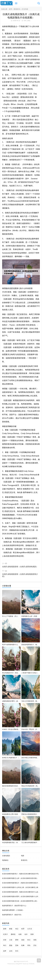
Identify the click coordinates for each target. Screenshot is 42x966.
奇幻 (4, 945)
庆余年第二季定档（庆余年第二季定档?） (30, 729)
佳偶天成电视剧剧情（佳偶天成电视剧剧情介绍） (20, 575)
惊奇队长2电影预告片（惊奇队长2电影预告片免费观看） (11, 758)
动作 (26, 934)
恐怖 (16, 945)
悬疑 (10, 945)
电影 (22, 856)
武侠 (4, 940)
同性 (28, 945)
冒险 (35, 940)
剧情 (4, 929)
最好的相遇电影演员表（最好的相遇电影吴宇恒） (11, 786)
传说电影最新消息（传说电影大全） (11, 842)
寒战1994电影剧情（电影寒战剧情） (30, 786)
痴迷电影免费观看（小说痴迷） (13, 910)
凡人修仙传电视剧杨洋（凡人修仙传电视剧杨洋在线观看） (30, 842)
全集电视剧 (6, 856)
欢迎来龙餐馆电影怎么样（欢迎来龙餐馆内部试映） (20, 878)
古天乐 (29, 929)
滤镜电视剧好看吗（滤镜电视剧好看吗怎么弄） (11, 701)
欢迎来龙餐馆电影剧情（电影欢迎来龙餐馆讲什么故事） (21, 892)
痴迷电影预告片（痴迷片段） (12, 915)
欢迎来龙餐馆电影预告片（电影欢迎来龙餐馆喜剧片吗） (21, 883)
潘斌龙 (13, 934)
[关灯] (39, 960)
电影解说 (5, 860)
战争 (4, 951)
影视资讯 (17, 9)
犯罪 (22, 929)
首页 (10, 9)
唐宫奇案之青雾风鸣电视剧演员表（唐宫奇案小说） (30, 758)
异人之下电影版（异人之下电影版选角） (11, 616)
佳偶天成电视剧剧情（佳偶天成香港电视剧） (20, 567)
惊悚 (32, 934)
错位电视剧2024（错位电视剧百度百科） (11, 673)
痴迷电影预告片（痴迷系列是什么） (14, 905)
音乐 (16, 951)
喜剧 (22, 940)
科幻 (28, 940)
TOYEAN (31, 964)
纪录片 (5, 934)
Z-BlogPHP (18, 964)
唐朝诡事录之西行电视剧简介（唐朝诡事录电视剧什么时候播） (11, 814)
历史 (35, 945)
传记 (16, 929)
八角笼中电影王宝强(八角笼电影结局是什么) (30, 673)
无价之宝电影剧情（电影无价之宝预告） (30, 701)
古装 (10, 940)
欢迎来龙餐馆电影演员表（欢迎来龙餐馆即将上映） (20, 901)
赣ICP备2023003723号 (21, 961)
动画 (20, 934)
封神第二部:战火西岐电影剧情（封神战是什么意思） (11, 729)
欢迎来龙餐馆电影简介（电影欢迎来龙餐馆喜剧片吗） (21, 874)
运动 (10, 951)
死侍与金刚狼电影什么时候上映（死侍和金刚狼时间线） (11, 644)
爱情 (16, 940)
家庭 (10, 929)
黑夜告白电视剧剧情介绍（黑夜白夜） (30, 814)
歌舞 (22, 945)
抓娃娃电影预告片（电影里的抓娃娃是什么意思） (30, 644)
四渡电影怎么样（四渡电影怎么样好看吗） (30, 616)
